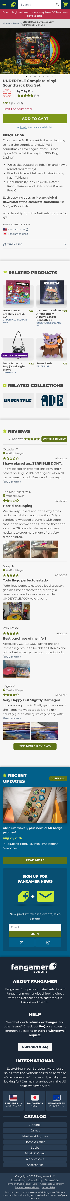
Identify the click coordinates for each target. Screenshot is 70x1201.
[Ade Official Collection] (51, 400)
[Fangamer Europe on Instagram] (48, 942)
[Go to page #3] (35, 76)
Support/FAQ (35, 1047)
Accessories (35, 1165)
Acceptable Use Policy (52, 1183)
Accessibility (48, 1187)
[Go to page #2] (31, 76)
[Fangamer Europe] (13, 4)
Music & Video (35, 1153)
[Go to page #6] (48, 76)
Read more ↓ (12, 481)
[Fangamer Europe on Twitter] (22, 942)
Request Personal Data (27, 1187)
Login (23, 127)
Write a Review (54, 439)
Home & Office (35, 1142)
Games (35, 1130)
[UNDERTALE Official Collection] (18, 400)
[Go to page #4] (39, 76)
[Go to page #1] (26, 76)
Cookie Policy (35, 1180)
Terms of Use (52, 1180)
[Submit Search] (57, 4)
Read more (35, 860)
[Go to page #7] (52, 76)
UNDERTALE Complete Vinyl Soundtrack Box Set (29, 83)
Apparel (35, 1124)
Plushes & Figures (35, 1136)
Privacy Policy (18, 1180)
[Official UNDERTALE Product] (7, 93)
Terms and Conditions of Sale (21, 1183)
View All (58, 778)
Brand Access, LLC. (15, 1192)
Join (35, 934)
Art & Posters (35, 1159)
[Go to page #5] (43, 76)
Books (35, 1147)
